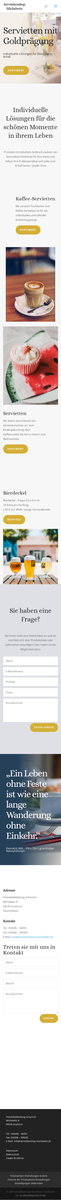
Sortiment (16, 70)
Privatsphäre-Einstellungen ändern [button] (28, 1175)
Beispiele (14, 519)
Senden (49, 1018)
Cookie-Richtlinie (15, 1158)
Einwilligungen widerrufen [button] (29, 1183)
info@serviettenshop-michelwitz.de (32, 937)
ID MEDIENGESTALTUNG (33, 1195)
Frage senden (44, 727)
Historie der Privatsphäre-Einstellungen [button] (29, 1179)
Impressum (12, 1150)
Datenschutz (12, 1154)
